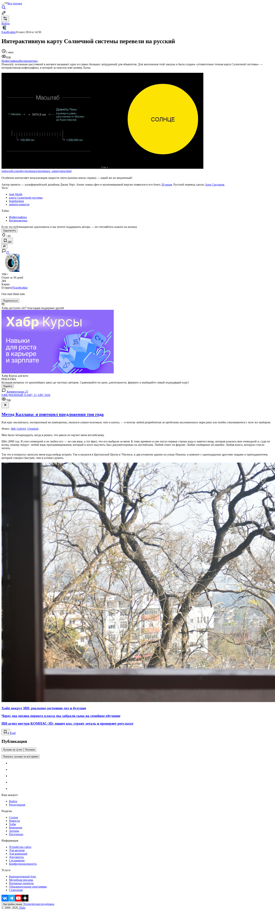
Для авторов (17, 850)
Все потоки (14, 3)
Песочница (16, 834)
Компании (15, 827)
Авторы (14, 830)
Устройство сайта (20, 847)
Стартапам (16, 890)
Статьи (13, 817)
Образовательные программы (28, 886)
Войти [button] (5, 23)
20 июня (166, 184)
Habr (22, 907)
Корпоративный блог (22, 876)
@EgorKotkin (19, 287)
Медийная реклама (21, 879)
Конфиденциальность (23, 863)
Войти (13, 801)
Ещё (13, 733)
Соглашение (17, 860)
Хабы (12, 824)
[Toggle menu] (2, 4)
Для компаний (18, 853)
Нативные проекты (21, 883)
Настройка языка (12, 904)
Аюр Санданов (214, 184)
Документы (16, 857)
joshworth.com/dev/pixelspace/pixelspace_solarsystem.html (36, 171)
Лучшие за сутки (12, 749)
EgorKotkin (8, 32)
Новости (14, 820)
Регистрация (17, 804)
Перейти (7, 386)
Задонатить (9, 230)
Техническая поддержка (39, 904)
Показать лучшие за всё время (20, 756)
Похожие (30, 749)
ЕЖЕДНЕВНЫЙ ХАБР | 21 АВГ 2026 (25, 395)
